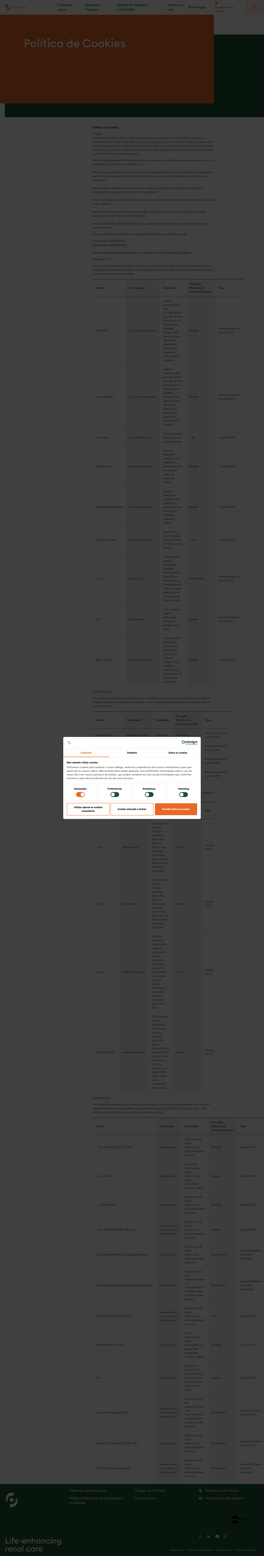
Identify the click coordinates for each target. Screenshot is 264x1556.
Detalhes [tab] (132, 752)
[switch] (114, 794)
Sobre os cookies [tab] (178, 752)
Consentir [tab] (86, 752)
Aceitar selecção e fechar (132, 809)
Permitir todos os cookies (176, 809)
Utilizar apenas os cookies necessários (88, 809)
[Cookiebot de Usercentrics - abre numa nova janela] (184, 743)
